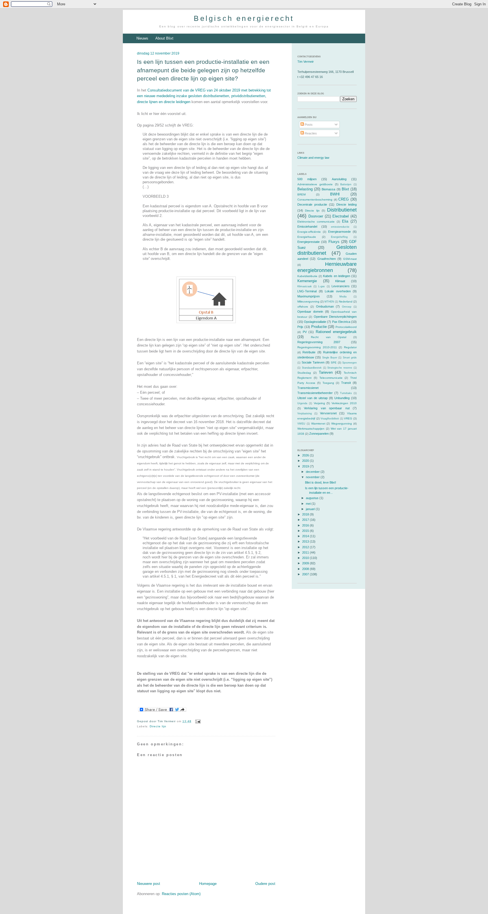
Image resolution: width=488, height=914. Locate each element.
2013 (306, 541)
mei (308, 503)
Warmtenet (318, 423)
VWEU (301, 423)
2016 (306, 525)
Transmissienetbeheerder (315, 393)
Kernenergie (307, 281)
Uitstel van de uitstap (312, 398)
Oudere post (265, 884)
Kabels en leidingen (336, 276)
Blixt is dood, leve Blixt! (320, 482)
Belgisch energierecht (244, 18)
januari (311, 509)
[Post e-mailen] (197, 721)
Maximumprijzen (308, 296)
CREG (343, 199)
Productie (319, 327)
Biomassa (328, 189)
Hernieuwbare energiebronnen (327, 267)
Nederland (345, 301)
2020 (306, 460)
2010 (306, 558)
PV (305, 332)
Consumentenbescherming (314, 199)
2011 (306, 552)
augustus (312, 498)
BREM (301, 194)
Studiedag (304, 372)
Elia (345, 221)
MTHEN (329, 301)
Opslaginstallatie (315, 321)
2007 (306, 574)
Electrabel (340, 216)
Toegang (328, 382)
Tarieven (326, 372)
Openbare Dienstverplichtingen (335, 316)
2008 (306, 569)
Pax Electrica (341, 321)
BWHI (335, 194)
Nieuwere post (148, 884)
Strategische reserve (339, 367)
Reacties (310, 133)
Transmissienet (308, 387)
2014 (306, 536)
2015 (306, 530)
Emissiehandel (307, 226)
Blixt (345, 189)
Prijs (300, 326)
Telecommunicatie (331, 377)
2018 (306, 514)
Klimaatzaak (304, 286)
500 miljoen (307, 179)
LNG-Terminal (307, 291)
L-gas (321, 286)
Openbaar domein (310, 311)
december (313, 471)
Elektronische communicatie (316, 221)
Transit (346, 382)
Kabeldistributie (307, 276)
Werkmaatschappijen (310, 428)
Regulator (350, 347)
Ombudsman (325, 306)
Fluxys (333, 242)
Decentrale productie (312, 204)
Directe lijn (158, 726)
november (313, 477)
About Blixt (164, 38)
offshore (302, 306)
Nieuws (142, 38)
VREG (348, 418)
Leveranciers (341, 286)
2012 (306, 547)
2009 (306, 563)
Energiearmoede (339, 231)
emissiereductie (340, 226)
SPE (334, 362)
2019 (306, 466)
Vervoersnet (328, 413)
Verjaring (319, 403)
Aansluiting (339, 179)
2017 (306, 519)
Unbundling (342, 398)
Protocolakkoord (346, 326)
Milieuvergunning (308, 301)
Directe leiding (346, 204)
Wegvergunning (341, 423)
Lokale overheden (338, 291)
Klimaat (340, 281)
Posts (308, 124)
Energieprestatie (308, 241)
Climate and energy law (313, 157)
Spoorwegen (349, 362)
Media (343, 296)
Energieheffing (339, 237)
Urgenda (302, 403)
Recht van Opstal (328, 337)
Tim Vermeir (305, 61)
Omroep (346, 306)
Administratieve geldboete (315, 184)
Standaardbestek (312, 367)
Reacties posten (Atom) (181, 894)
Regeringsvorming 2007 (318, 342)
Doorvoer (315, 216)
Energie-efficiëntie (309, 231)
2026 (306, 455)
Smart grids (350, 357)
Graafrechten (326, 258)
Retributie (308, 352)
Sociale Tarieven (313, 362)
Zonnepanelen (319, 433)
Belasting (305, 189)
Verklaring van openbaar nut (326, 408)
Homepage (208, 884)
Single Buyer (329, 357)
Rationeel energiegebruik (336, 332)
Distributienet (342, 210)
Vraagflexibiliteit (330, 418)
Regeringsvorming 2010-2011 (317, 347)
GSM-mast (350, 258)
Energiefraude (306, 236)
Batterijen (345, 184)
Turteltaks (346, 393)
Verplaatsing (304, 413)
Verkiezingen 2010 (344, 403)
